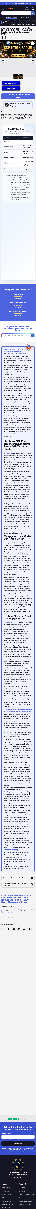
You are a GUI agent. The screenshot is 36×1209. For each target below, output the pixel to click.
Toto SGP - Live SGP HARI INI (18, 96)
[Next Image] (32, 60)
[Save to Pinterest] (19, 929)
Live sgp (6, 543)
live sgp (15, 418)
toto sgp (28, 753)
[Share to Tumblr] (29, 929)
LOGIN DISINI (11, 88)
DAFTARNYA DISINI (11, 83)
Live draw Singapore (10, 622)
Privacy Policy (23, 1148)
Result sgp (7, 792)
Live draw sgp (8, 453)
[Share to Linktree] (14, 929)
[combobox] (16, 13)
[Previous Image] (3, 60)
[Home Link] (10, 8)
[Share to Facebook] (9, 929)
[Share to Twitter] (3, 929)
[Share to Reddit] (24, 929)
